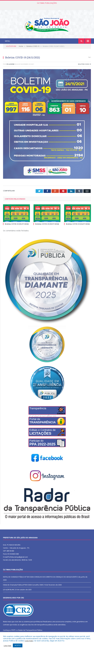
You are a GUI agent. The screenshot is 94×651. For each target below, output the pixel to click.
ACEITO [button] (18, 645)
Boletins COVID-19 (84, 64)
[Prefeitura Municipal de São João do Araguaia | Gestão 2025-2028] (47, 24)
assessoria (60, 621)
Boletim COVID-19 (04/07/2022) (78, 224)
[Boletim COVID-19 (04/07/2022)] (77, 213)
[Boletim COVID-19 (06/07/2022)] (16, 213)
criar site (18, 621)
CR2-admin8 (10, 64)
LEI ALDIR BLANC (9, 589)
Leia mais (29, 640)
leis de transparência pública (42, 625)
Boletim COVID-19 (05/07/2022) (47, 224)
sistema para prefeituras (33, 621)
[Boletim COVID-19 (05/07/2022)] (47, 213)
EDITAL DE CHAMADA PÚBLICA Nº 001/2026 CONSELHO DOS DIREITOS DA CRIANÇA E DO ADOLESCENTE (40, 577)
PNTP (13, 630)
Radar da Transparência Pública (30, 630)
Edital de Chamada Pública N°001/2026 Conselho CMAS (46, 6)
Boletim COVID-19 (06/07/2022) (17, 224)
